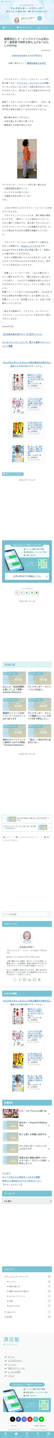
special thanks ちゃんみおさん (27, 55)
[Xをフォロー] (15, 980)
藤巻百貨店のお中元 (36, 63)
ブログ (11, 1376)
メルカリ (6, 1173)
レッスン (12, 1364)
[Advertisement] (27, 509)
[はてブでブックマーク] (27, 593)
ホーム (11, 1357)
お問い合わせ (39, 1426)
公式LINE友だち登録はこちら (27, 576)
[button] (37, 593)
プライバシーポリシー (40, 1430)
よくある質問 (14, 1372)
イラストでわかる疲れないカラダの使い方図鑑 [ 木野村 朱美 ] (35, 400)
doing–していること (31, 245)
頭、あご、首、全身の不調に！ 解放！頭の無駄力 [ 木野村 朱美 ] (35, 449)
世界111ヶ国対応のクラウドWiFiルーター (22, 1180)
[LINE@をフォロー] (39, 980)
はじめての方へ (15, 1361)
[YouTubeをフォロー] (29, 980)
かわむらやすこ (27, 947)
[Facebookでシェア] (22, 593)
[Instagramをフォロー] (24, 980)
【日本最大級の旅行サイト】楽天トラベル (22, 334)
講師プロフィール (16, 1368)
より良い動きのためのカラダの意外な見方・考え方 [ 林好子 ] (35, 424)
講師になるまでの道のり (14, 474)
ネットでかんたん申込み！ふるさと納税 (21, 1176)
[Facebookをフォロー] (19, 980)
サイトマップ (14, 1430)
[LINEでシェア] (32, 593)
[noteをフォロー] (34, 980)
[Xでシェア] (17, 593)
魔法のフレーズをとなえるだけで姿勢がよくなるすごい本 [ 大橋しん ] (35, 378)
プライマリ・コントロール (29, 82)
